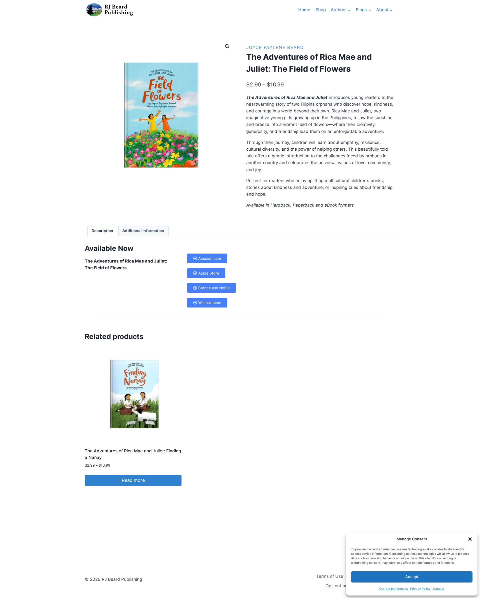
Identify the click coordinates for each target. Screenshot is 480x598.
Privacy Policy (420, 589)
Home (304, 9)
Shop (321, 9)
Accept (411, 576)
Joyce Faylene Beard (275, 47)
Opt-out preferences (393, 589)
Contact (438, 589)
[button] (470, 539)
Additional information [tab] (143, 230)
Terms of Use (329, 576)
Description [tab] (102, 230)
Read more (133, 480)
